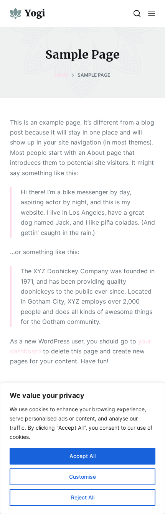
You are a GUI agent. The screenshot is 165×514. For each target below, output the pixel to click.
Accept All (82, 456)
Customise (82, 476)
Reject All (82, 497)
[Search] (137, 13)
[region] (82, 448)
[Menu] (151, 13)
